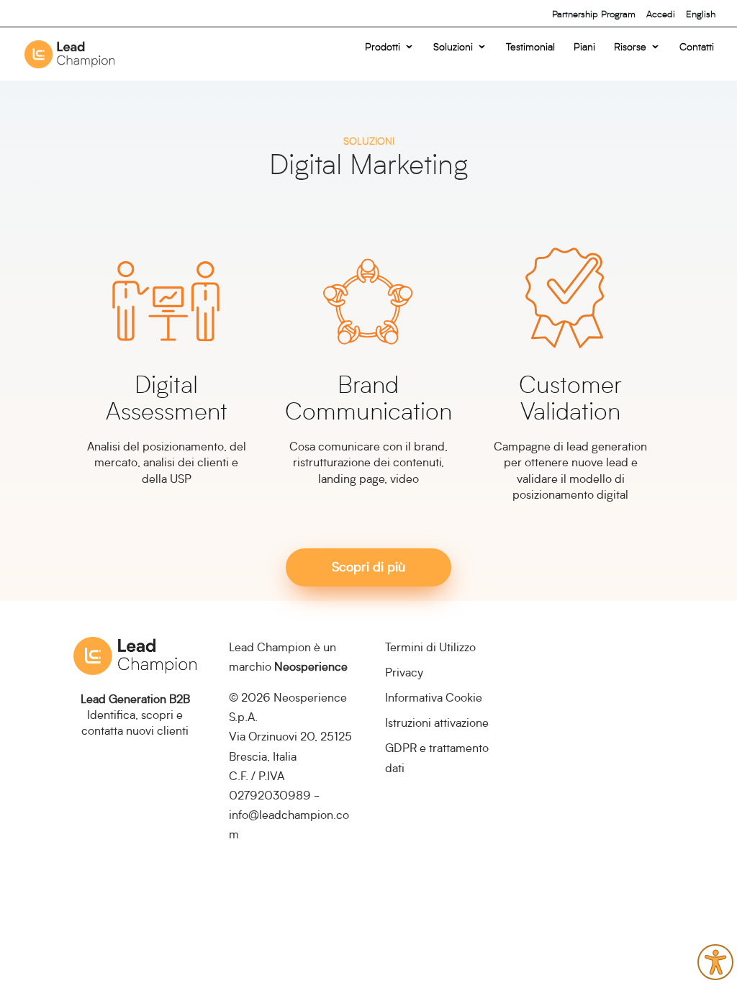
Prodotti (382, 47)
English (700, 13)
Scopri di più (368, 566)
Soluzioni (453, 47)
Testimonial (530, 47)
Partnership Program (594, 13)
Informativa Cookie (433, 697)
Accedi (660, 13)
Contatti (696, 47)
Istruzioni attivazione (437, 722)
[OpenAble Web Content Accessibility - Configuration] (715, 962)
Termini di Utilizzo (430, 646)
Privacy (404, 671)
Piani (584, 47)
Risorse (630, 47)
